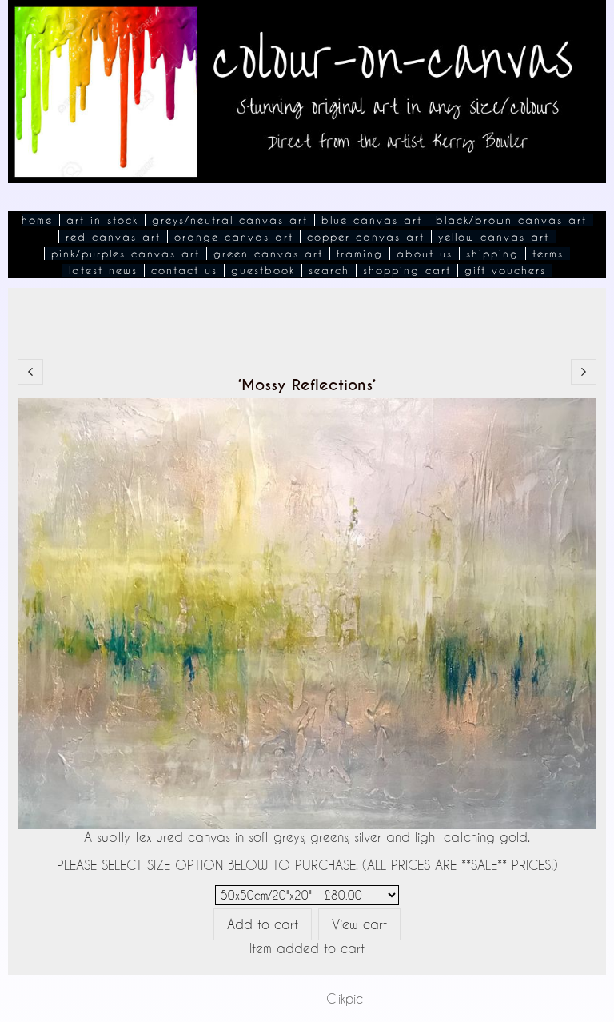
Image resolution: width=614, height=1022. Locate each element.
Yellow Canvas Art (493, 236)
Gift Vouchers (505, 270)
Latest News (103, 270)
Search (329, 270)
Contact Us (184, 270)
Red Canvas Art (113, 236)
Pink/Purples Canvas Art (125, 253)
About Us (425, 253)
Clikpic (344, 998)
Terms (548, 253)
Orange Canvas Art (233, 236)
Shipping (492, 253)
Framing (360, 253)
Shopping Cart (407, 270)
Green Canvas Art (268, 253)
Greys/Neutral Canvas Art (230, 220)
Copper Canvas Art (366, 236)
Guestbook (263, 270)
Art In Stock (102, 220)
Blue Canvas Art (371, 220)
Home (37, 220)
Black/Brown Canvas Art (511, 220)
